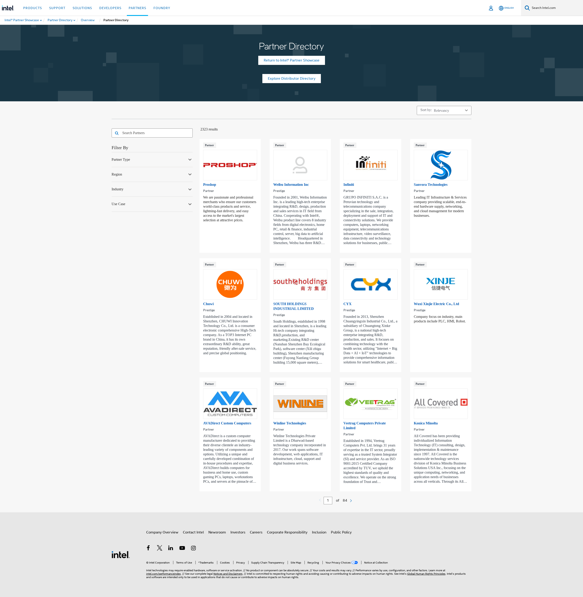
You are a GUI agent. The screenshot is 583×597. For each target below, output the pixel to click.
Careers (256, 532)
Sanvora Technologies (430, 184)
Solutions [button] (82, 8)
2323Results (209, 129)
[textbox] (328, 500)
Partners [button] (137, 8)
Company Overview (162, 532)
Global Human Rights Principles (426, 573)
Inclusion (319, 532)
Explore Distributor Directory (291, 78)
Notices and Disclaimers (228, 573)
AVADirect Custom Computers (227, 423)
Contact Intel (193, 532)
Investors (237, 532)
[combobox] (155, 133)
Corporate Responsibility (287, 532)
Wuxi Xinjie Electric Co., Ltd (436, 304)
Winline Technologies (289, 423)
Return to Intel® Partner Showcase (292, 60)
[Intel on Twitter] (160, 549)
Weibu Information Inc (291, 184)
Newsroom (217, 532)
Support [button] (57, 8)
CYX (347, 304)
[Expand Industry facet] (190, 188)
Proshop (209, 184)
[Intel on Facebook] (148, 549)
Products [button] (32, 8)
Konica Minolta (426, 423)
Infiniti (348, 184)
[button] (116, 133)
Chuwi (208, 304)
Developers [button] (110, 8)
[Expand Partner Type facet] (190, 159)
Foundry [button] (161, 8)
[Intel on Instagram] (193, 549)
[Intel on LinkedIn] (171, 549)
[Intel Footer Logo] (121, 554)
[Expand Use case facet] (190, 203)
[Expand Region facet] (190, 174)
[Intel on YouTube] (182, 549)
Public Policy (341, 532)
